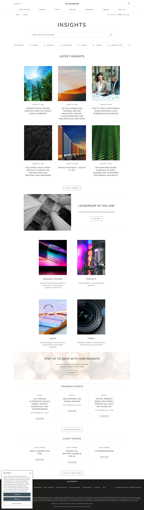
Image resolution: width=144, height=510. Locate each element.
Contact (97, 487)
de (112, 14)
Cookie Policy (23, 491)
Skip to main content (8, 1)
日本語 (120, 14)
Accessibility (87, 487)
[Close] (30, 473)
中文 (128, 14)
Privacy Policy (61, 487)
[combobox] (72, 34)
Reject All (17, 499)
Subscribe (72, 372)
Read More (96, 218)
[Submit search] (111, 35)
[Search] (129, 4)
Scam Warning (74, 487)
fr (124, 14)
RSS (104, 487)
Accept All (17, 494)
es (115, 14)
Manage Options (17, 503)
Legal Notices (49, 487)
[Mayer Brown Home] (72, 4)
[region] (17, 489)
